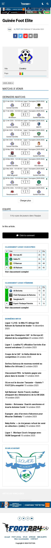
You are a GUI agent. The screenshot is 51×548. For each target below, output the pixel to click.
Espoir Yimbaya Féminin (23, 303)
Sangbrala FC (18, 299)
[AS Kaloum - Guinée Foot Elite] (25, 114)
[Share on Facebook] (15, 36)
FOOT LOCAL (16, 537)
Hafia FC (16, 259)
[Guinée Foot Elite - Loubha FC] (25, 143)
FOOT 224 (19, 29)
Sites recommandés (21, 539)
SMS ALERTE (42, 537)
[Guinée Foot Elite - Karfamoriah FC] (25, 133)
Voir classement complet (17, 272)
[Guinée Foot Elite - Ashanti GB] (25, 105)
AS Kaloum (17, 268)
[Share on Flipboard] (25, 36)
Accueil (7, 537)
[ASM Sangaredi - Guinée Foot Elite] (25, 172)
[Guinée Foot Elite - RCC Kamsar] (25, 162)
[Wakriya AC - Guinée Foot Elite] (25, 153)
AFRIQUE (32, 537)
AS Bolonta (17, 291)
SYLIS (25, 537)
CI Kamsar (17, 263)
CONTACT (34, 539)
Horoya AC (17, 255)
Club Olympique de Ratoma (24, 295)
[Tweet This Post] (20, 36)
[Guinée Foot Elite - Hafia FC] (25, 182)
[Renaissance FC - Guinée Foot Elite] (25, 191)
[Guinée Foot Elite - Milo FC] (25, 124)
